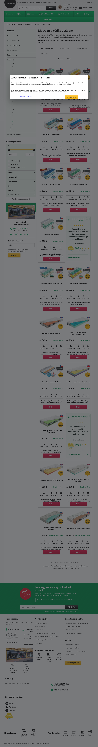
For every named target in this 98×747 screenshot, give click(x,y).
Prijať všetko (71, 97)
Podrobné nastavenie (25, 96)
